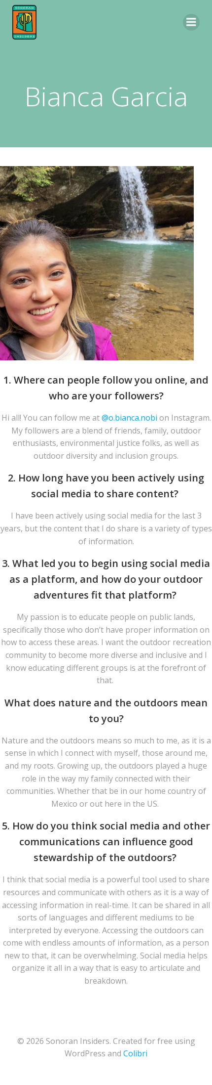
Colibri (135, 1053)
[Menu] (191, 22)
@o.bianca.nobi (129, 417)
